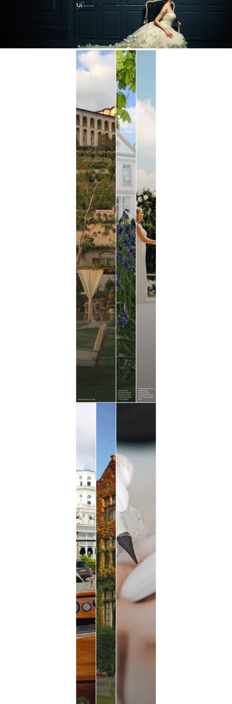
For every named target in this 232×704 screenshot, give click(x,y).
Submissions (133, 5)
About (122, 5)
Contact (127, 5)
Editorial (118, 5)
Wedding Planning (141, 5)
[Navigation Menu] (155, 5)
